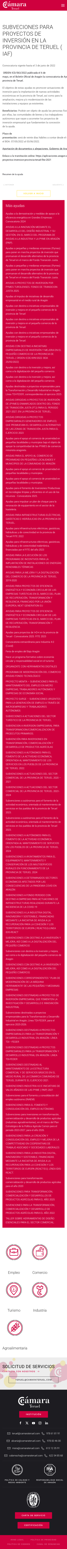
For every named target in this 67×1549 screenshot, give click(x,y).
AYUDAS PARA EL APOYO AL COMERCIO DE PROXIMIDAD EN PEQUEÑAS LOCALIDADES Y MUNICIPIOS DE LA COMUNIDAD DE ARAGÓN (30, 459)
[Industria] (39, 1296)
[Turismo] (13, 1296)
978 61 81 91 (53, 1433)
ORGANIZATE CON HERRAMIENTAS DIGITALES (31, 666)
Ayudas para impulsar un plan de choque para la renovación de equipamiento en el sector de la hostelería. (31, 505)
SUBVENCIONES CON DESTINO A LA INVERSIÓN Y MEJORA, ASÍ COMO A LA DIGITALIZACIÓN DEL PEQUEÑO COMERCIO (33, 941)
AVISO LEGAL (17, 1540)
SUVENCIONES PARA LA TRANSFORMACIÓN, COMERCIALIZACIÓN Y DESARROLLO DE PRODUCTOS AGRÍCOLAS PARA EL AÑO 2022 (30, 1209)
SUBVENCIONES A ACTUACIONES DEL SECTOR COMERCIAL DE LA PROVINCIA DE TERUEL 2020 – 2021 (33, 777)
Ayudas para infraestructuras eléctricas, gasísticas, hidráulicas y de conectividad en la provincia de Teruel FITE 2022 (33, 532)
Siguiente (57, 185)
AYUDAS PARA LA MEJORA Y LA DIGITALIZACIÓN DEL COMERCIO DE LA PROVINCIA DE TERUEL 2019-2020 (32, 576)
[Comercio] (39, 1258)
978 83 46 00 (54, 1440)
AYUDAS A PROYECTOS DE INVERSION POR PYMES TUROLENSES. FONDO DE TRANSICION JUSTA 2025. (31, 287)
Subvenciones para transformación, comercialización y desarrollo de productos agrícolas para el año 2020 (33, 1182)
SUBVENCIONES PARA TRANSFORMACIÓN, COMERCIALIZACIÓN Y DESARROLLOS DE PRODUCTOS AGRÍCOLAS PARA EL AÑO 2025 (30, 1195)
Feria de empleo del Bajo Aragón (23, 651)
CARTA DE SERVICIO (33, 1515)
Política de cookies (18, 1544)
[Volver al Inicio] (14, 5)
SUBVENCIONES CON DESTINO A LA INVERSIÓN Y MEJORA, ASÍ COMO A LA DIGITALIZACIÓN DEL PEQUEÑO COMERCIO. (33, 968)
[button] (63, 5)
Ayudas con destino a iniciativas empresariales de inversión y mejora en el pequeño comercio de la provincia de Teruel (32, 309)
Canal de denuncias (48, 1544)
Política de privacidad (43, 1540)
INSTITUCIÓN (33, 1414)
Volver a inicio (33, 193)
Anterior (9, 185)
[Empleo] (13, 1258)
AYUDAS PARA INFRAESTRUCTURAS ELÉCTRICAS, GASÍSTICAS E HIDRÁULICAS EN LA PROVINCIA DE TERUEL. (33, 519)
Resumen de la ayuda (12, 174)
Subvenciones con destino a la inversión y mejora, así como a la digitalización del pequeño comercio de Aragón (33, 955)
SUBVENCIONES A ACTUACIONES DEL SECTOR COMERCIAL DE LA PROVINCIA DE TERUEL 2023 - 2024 (33, 791)
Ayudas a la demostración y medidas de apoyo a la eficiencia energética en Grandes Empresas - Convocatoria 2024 (32, 217)
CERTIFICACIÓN (33, 1525)
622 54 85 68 (56, 1455)
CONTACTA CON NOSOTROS (18, 1371)
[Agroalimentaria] (14, 1333)
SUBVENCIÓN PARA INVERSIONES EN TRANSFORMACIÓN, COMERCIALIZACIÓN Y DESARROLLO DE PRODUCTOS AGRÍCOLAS (29, 743)
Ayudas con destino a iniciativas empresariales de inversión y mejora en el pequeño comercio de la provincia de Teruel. (32, 323)
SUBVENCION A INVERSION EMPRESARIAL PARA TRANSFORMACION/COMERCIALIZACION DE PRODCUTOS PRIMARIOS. (32, 729)
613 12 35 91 (53, 1448)
